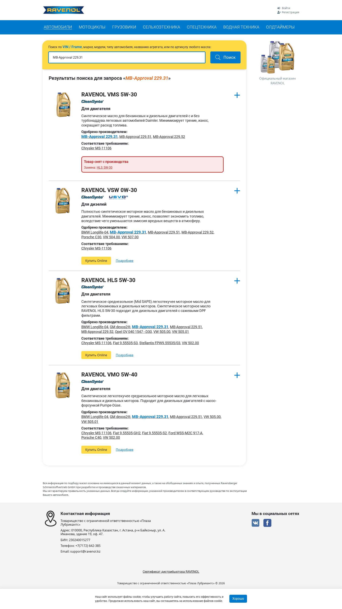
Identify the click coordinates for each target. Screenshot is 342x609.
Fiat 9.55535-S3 (125, 343)
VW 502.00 (190, 343)
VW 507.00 (130, 237)
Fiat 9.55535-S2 (154, 433)
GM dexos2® (120, 327)
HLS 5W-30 (104, 167)
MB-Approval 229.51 (135, 137)
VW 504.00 (111, 237)
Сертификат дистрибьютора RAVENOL (171, 572)
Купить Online (96, 260)
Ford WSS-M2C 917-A (185, 433)
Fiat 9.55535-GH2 (127, 433)
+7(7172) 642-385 (88, 546)
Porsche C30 (91, 237)
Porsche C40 (91, 437)
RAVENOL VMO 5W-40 (109, 374)
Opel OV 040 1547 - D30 (133, 332)
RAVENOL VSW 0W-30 (109, 190)
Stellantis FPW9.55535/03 (159, 343)
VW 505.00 (161, 332)
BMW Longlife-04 (94, 232)
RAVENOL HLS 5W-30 (108, 280)
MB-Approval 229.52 (169, 137)
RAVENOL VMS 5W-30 (109, 94)
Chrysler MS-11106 (96, 148)
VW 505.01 (180, 332)
